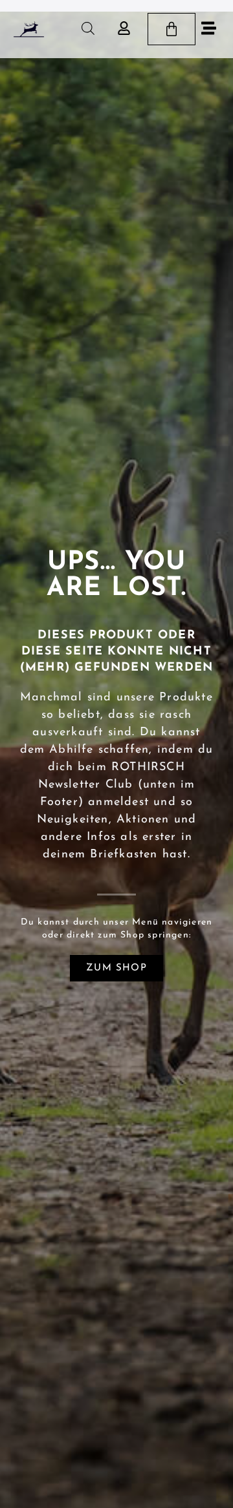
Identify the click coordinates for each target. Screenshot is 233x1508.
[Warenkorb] (171, 29)
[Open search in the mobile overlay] (88, 29)
